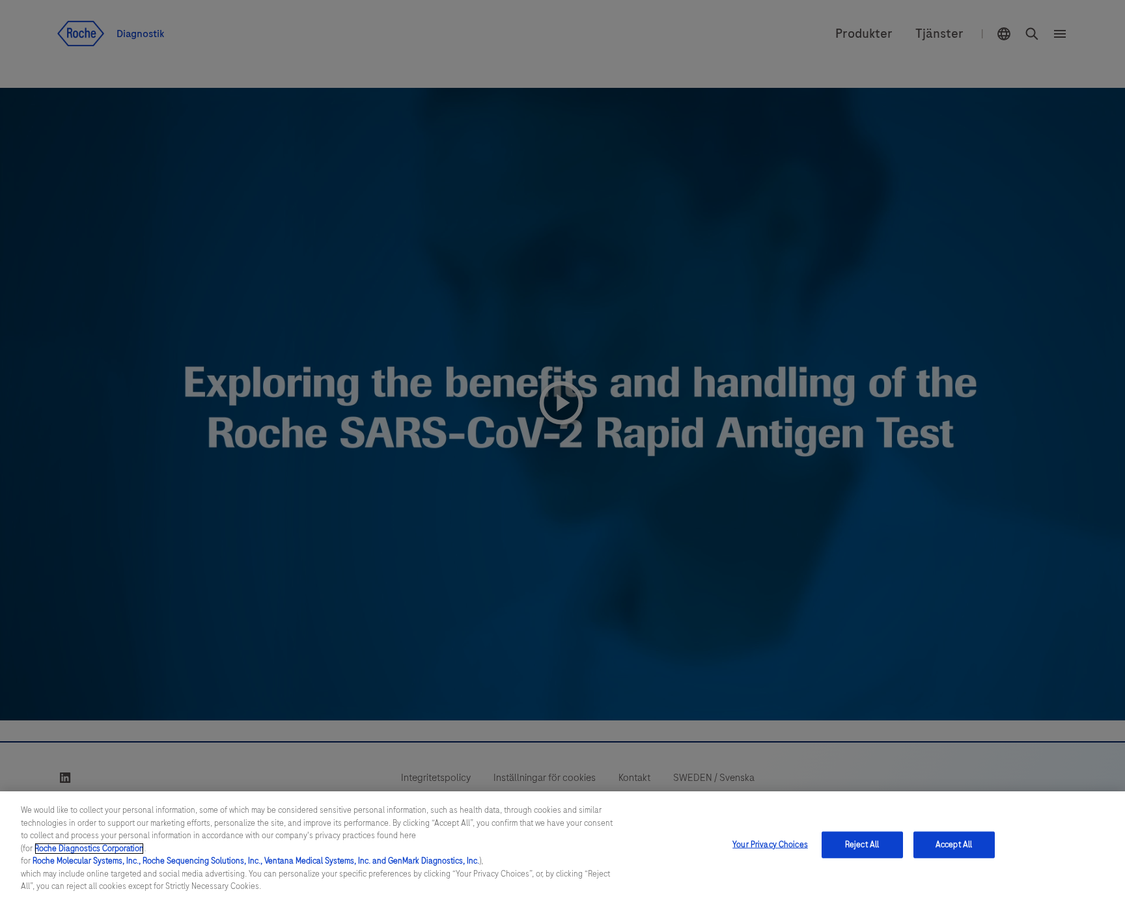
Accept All (954, 844)
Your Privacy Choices (770, 844)
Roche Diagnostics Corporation (89, 848)
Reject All (862, 844)
